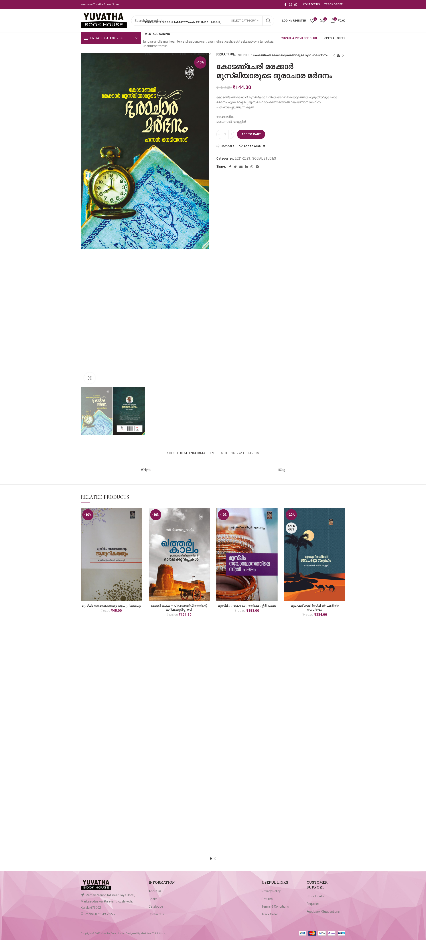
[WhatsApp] (295, 4)
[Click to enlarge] (89, 378)
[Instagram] (290, 4)
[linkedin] (246, 167)
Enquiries (313, 904)
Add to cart (251, 134)
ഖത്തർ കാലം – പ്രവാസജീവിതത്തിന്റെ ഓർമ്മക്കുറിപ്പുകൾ (179, 607)
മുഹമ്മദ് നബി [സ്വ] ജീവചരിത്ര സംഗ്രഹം (315, 607)
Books (153, 899)
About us (155, 891)
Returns (267, 899)
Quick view (138, 525)
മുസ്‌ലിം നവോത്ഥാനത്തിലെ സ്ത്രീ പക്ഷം (247, 606)
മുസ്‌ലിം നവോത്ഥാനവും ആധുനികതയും (111, 606)
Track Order (270, 914)
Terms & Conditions (275, 906)
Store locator (316, 896)
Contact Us (156, 914)
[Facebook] (285, 4)
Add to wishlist (254, 146)
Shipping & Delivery (240, 453)
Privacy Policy (271, 891)
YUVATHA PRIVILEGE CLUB (299, 38)
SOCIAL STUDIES (264, 158)
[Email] (241, 167)
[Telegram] (257, 167)
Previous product (334, 55)
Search (268, 21)
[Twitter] (235, 167)
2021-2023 (242, 158)
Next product (343, 55)
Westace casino (157, 34)
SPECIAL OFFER (334, 38)
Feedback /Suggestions (323, 911)
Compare (227, 146)
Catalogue (156, 906)
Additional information (190, 453)
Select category (243, 20)
